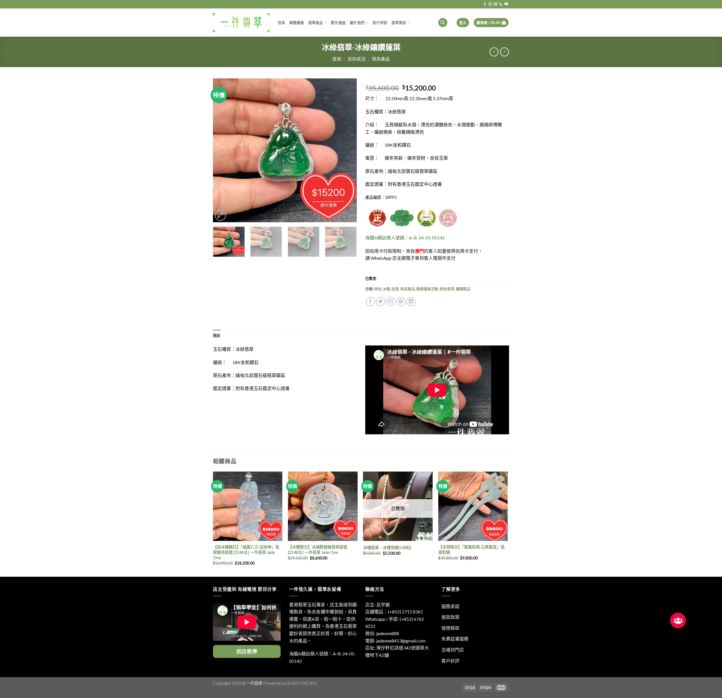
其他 (377, 289)
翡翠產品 (315, 22)
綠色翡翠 (447, 289)
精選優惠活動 (427, 289)
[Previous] (223, 150)
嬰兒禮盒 (338, 22)
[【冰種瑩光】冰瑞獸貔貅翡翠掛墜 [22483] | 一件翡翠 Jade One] (323, 506)
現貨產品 (381, 58)
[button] (678, 620)
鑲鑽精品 (463, 289)
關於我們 (357, 22)
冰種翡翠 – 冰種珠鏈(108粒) (387, 547)
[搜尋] (442, 22)
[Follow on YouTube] (506, 4)
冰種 (386, 289)
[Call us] (501, 4)
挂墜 (395, 289)
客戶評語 (380, 22)
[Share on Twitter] (380, 301)
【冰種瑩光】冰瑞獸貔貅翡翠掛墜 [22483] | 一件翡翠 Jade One (317, 550)
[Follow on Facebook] (485, 4)
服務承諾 (450, 606)
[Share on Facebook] (370, 301)
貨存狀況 (356, 58)
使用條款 (450, 628)
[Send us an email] (495, 4)
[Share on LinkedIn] (411, 301)
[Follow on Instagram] (490, 4)
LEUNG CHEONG (301, 683)
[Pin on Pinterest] (401, 301)
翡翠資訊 (398, 22)
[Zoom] (220, 215)
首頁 (281, 22)
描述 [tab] (217, 335)
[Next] (347, 150)
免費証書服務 (454, 638)
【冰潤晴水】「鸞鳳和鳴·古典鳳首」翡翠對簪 (471, 550)
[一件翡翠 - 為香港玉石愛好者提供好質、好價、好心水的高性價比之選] (241, 22)
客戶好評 (450, 660)
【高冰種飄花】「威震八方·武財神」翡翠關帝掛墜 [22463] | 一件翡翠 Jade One (246, 552)
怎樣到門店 (452, 649)
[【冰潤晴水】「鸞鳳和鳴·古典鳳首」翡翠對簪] (473, 506)
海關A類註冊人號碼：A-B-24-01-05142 (405, 237)
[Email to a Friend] (390, 301)
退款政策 (450, 617)
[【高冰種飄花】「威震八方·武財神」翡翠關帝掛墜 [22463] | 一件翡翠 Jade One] (248, 506)
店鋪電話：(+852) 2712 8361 (394, 611)
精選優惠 (296, 22)
